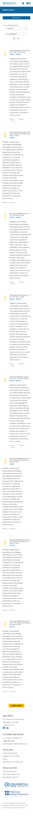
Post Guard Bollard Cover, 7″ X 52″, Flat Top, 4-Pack (20, 214)
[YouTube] (4, 728)
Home (5, 25)
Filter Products (16, 17)
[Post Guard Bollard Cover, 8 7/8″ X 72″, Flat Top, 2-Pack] (5, 379)
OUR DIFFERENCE (10, 753)
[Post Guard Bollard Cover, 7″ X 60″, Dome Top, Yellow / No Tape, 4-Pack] (5, 542)
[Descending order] (26, 29)
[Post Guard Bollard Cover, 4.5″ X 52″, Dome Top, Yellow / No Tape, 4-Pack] (5, 135)
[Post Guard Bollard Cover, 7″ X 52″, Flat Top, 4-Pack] (5, 216)
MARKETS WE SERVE (11, 756)
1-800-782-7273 (8, 725)
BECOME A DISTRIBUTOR (13, 762)
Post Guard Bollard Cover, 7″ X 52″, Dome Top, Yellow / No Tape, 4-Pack (20, 460)
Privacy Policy (19, 805)
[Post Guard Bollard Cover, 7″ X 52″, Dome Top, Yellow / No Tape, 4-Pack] (5, 461)
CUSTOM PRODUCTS (11, 774)
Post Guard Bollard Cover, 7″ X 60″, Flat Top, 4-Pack (20, 296)
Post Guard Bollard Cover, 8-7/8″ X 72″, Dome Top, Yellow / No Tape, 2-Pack (20, 622)
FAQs (5, 759)
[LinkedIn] (7, 728)
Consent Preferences (19, 807)
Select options (13, 120)
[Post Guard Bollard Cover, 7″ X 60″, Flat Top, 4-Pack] (5, 297)
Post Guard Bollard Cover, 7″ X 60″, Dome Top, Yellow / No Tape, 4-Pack (20, 541)
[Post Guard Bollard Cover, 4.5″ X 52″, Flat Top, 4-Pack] (5, 53)
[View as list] (18, 38)
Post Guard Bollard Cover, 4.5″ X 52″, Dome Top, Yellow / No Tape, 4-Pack (20, 133)
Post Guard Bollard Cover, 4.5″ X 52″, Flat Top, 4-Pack (20, 51)
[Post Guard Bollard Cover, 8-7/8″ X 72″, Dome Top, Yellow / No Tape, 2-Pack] (5, 623)
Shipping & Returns (8, 805)
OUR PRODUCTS (9, 771)
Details (22, 119)
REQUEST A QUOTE (10, 777)
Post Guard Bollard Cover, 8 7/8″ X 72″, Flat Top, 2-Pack (19, 377)
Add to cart (6, 202)
